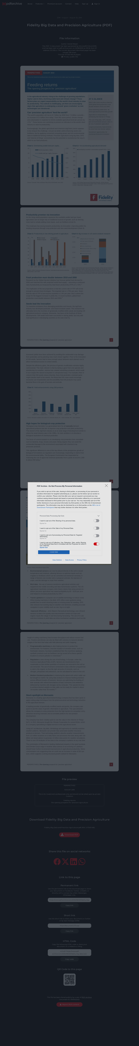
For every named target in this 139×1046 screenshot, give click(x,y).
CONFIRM (54, 552)
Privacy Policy (82, 560)
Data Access (69, 560)
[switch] (96, 520)
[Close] (107, 486)
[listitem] (69, 516)
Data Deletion (57, 560)
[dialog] (69, 523)
